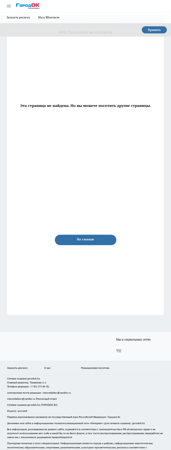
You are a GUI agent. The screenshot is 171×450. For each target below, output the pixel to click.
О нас (47, 367)
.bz (38, 378)
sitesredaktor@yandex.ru (57, 392)
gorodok (32, 378)
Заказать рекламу (18, 17)
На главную (85, 239)
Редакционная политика (95, 367)
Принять (154, 30)
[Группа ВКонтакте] (118, 351)
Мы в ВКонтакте (48, 17)
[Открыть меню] (9, 6)
